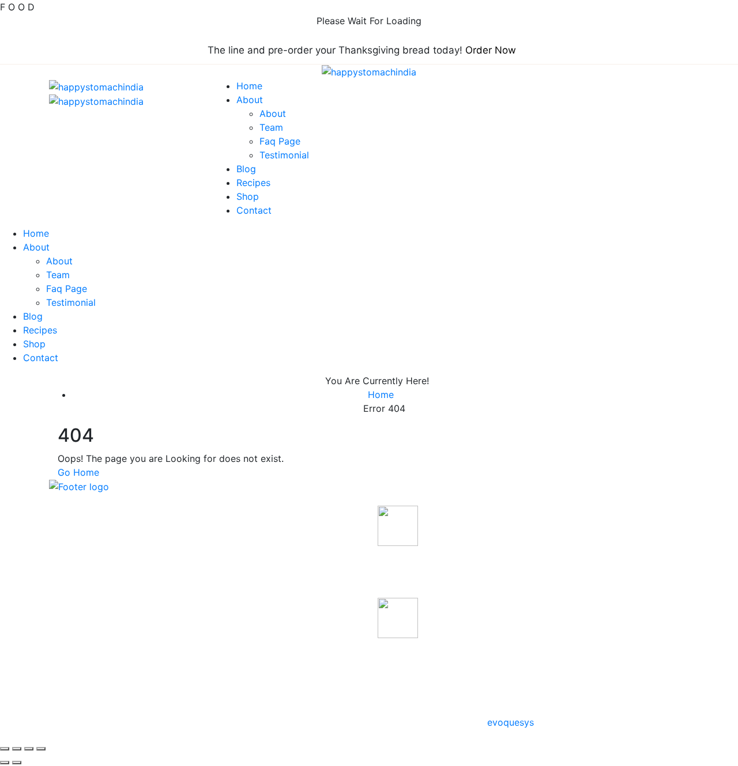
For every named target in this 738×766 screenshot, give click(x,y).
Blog (246, 169)
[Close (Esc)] (41, 748)
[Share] (28, 748)
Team (271, 127)
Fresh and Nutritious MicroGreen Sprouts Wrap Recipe (444, 663)
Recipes (253, 182)
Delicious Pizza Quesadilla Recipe (436, 562)
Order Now (490, 50)
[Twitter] (62, 579)
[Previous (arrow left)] (4, 762)
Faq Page (279, 141)
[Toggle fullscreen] (16, 748)
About (249, 99)
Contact (254, 210)
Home (249, 86)
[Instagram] (81, 579)
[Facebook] (52, 579)
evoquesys (510, 722)
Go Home (78, 472)
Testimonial (284, 155)
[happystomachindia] (369, 71)
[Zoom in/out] (4, 748)
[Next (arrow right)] (16, 762)
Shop (247, 196)
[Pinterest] (72, 579)
